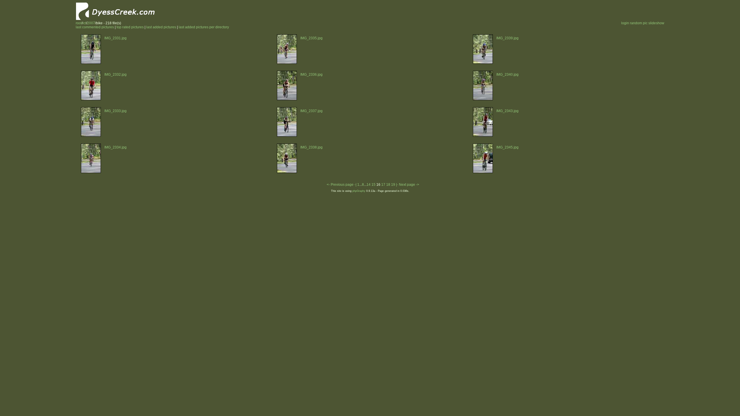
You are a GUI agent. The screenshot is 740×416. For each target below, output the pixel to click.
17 (383, 185)
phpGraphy (358, 191)
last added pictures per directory (204, 27)
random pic (639, 23)
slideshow (656, 23)
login (625, 23)
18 (388, 185)
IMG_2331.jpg (115, 38)
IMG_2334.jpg (115, 147)
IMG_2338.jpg (311, 147)
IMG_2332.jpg (115, 75)
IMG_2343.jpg (507, 111)
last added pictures (161, 27)
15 (373, 185)
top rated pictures (130, 27)
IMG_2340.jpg (507, 75)
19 (393, 185)
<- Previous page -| (342, 185)
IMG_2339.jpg (507, 38)
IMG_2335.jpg (311, 38)
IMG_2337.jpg (311, 111)
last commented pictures (95, 27)
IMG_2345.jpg (507, 147)
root (79, 23)
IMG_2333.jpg (115, 111)
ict (84, 23)
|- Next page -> (407, 185)
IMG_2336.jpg (311, 75)
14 (369, 185)
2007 (91, 23)
